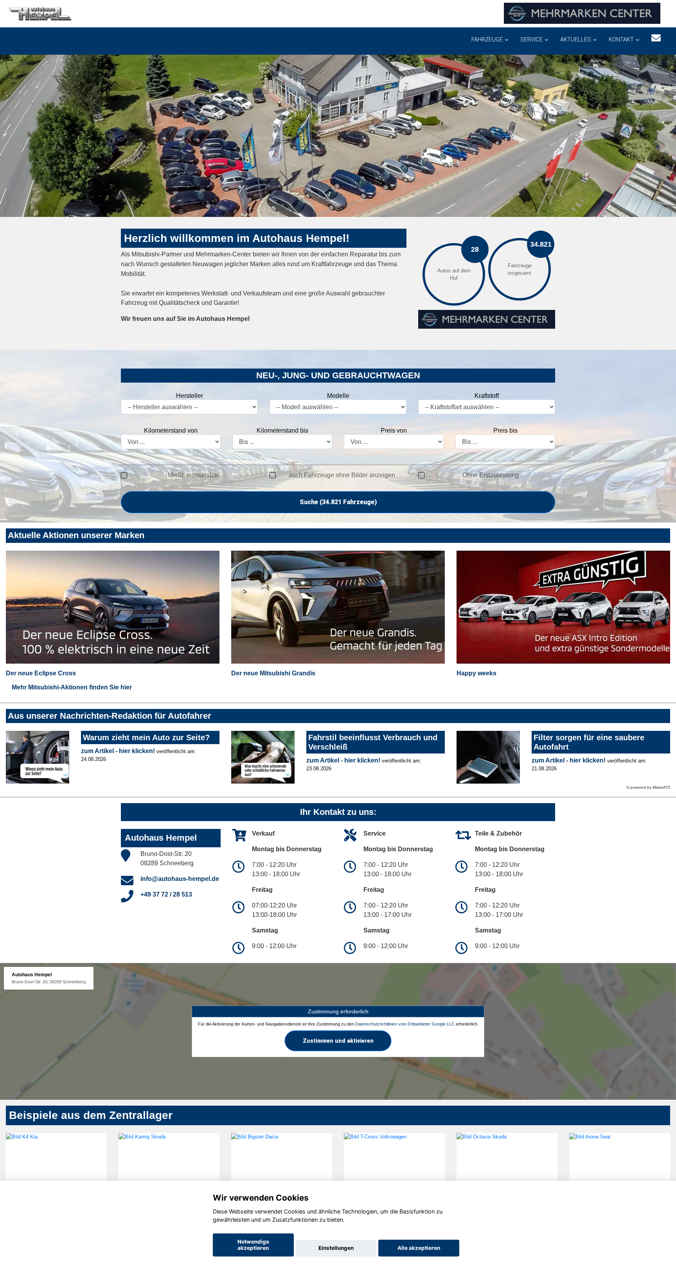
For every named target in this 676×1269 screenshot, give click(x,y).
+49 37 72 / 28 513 (166, 894)
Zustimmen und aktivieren (338, 1041)
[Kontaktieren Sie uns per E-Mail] (656, 38)
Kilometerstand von (171, 430)
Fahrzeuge (487, 39)
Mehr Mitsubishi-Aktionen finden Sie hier (72, 687)
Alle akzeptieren (418, 1248)
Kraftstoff (487, 395)
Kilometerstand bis (282, 430)
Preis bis (505, 430)
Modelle (338, 395)
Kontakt (621, 39)
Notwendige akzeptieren (253, 1245)
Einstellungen (336, 1248)
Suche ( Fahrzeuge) (338, 502)
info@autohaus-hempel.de (179, 878)
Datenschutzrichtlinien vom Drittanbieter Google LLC (405, 1024)
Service (531, 39)
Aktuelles (575, 39)
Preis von (394, 430)
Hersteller (189, 395)
